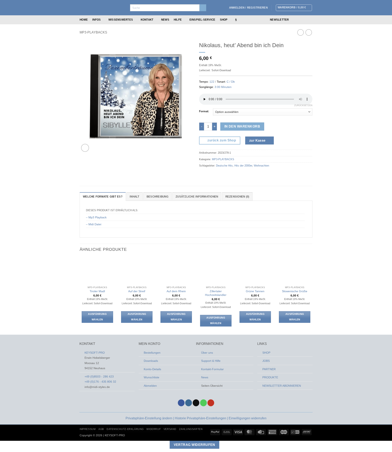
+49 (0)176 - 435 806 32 (100, 381)
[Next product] (300, 32)
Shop (224, 19)
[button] (248, 8)
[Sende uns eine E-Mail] (304, 20)
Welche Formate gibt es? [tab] (102, 196)
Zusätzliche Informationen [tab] (197, 196)
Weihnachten (261, 165)
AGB (101, 429)
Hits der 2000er (243, 165)
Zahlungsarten (191, 429)
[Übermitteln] (202, 7)
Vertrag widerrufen (194, 444)
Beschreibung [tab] (157, 196)
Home (84, 19)
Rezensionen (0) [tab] (237, 196)
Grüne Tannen (255, 291)
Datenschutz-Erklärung (125, 429)
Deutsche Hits (224, 165)
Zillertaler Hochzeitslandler (215, 293)
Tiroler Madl (97, 291)
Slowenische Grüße (294, 291)
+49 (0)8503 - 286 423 (99, 376)
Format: (204, 111)
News (165, 19)
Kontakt (147, 19)
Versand (170, 429)
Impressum (88, 429)
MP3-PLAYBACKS (93, 32)
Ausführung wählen (97, 317)
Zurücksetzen (303, 105)
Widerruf (153, 429)
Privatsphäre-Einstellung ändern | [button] (150, 418)
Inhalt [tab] (134, 196)
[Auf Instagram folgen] (299, 20)
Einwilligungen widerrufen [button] (247, 418)
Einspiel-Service (202, 19)
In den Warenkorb (242, 126)
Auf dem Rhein (176, 291)
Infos (96, 19)
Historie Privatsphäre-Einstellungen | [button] (202, 418)
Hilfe (178, 19)
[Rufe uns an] (309, 20)
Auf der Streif (136, 291)
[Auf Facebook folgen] (293, 20)
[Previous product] (308, 32)
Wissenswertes (120, 19)
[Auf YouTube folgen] (210, 402)
